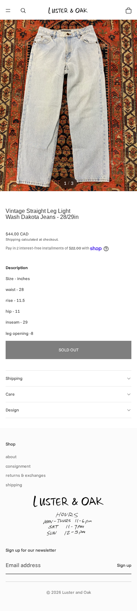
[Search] (23, 10)
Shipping (14, 378)
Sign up (124, 565)
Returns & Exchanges (26, 475)
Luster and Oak (76, 592)
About (11, 456)
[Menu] (8, 10)
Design (12, 409)
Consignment (18, 466)
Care (10, 394)
